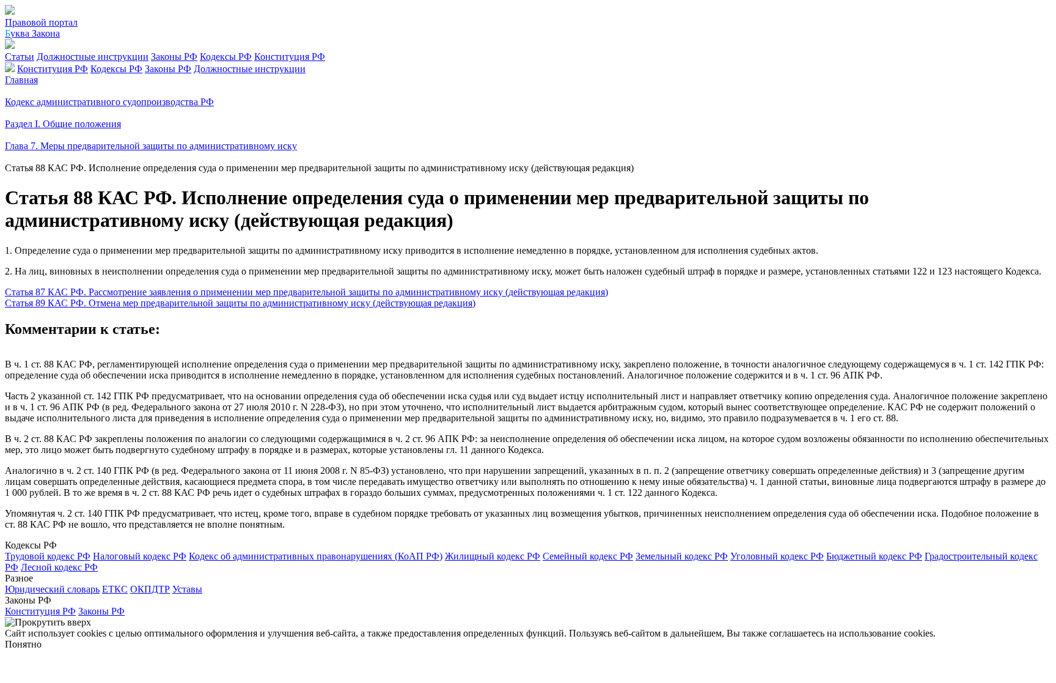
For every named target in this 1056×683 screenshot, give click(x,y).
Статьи (19, 56)
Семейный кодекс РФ (588, 556)
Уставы (187, 589)
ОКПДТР (150, 589)
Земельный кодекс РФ (682, 556)
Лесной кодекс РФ (59, 567)
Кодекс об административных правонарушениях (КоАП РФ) (315, 556)
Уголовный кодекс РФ (777, 556)
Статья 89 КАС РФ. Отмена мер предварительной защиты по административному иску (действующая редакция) (240, 303)
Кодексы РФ (226, 56)
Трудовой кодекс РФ (47, 556)
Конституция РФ (289, 56)
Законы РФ (174, 56)
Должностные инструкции (92, 56)
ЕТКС (115, 589)
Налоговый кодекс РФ (139, 556)
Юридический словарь (52, 589)
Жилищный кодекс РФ (492, 556)
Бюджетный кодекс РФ (874, 556)
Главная (21, 80)
